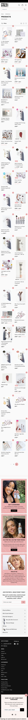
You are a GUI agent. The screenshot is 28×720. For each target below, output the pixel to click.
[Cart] (22, 5)
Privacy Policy (4, 682)
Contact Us (3, 653)
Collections (7, 14)
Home (2, 14)
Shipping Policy (4, 683)
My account (3, 659)
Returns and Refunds (6, 685)
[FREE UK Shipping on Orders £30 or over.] (13, 1)
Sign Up (3, 657)
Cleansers (3, 664)
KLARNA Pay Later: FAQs (6, 689)
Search (3, 651)
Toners (2, 666)
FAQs (2, 655)
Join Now (14, 510)
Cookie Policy (4, 687)
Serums (3, 668)
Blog (2, 691)
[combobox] (14, 9)
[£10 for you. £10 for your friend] (14, 527)
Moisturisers (4, 672)
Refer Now (14, 549)
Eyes (2, 670)
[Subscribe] (22, 709)
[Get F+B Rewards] (14, 491)
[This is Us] (14, 562)
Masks (2, 674)
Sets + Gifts (3, 676)
